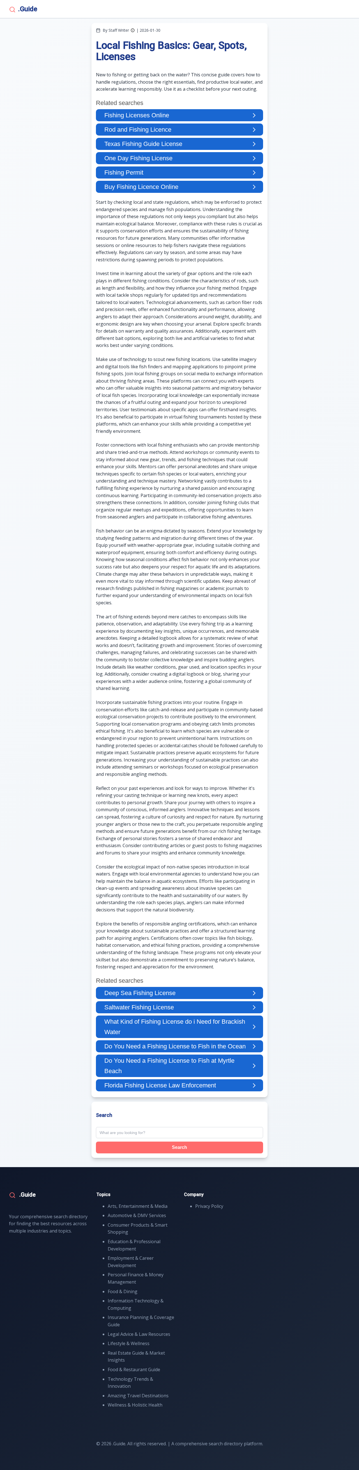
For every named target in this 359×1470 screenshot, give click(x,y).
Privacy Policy (209, 1206)
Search (179, 1147)
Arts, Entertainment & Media (137, 1206)
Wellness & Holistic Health (135, 1405)
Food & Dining (122, 1291)
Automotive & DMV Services (137, 1215)
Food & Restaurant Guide (134, 1369)
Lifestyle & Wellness (128, 1343)
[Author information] (132, 30)
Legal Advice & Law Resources (139, 1334)
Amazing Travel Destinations (138, 1396)
